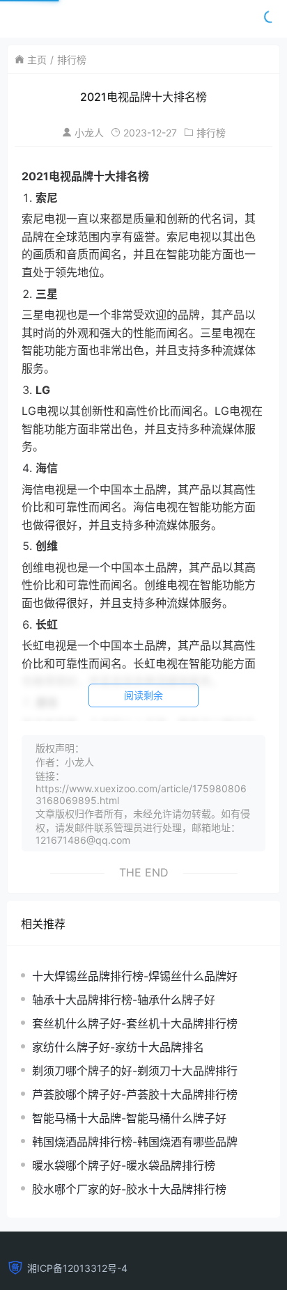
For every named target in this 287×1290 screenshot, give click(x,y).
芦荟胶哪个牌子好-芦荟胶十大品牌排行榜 (135, 1094)
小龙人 (89, 133)
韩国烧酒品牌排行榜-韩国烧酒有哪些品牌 (135, 1142)
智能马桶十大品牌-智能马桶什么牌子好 (129, 1118)
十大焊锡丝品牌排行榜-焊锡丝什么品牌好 (135, 976)
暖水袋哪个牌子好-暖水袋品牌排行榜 (123, 1165)
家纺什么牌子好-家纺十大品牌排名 (118, 1047)
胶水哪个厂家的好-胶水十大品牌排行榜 (129, 1189)
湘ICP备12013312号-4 (77, 1268)
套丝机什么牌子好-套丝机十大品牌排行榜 (135, 1023)
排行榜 (71, 59)
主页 (37, 59)
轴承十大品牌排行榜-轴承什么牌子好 (123, 1000)
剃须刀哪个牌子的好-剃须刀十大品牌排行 (135, 1071)
